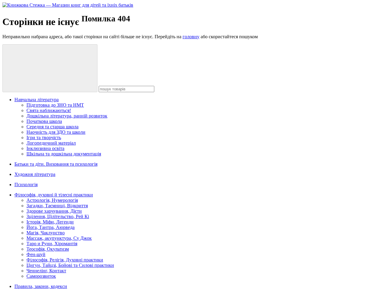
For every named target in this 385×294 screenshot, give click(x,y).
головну (191, 36)
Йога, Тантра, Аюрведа (50, 227)
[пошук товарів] (49, 68)
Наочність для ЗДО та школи (55, 132)
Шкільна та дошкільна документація (63, 153)
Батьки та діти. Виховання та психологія (55, 164)
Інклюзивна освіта (45, 148)
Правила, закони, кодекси (40, 286)
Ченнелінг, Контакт (46, 270)
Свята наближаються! (48, 110)
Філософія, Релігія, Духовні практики (64, 259)
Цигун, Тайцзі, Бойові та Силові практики (70, 265)
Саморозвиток (41, 276)
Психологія (26, 184)
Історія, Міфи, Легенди (50, 221)
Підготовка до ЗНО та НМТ (55, 105)
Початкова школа (44, 121)
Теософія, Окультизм (47, 249)
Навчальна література (36, 99)
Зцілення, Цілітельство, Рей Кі (57, 216)
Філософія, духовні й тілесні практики (53, 194)
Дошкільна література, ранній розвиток (66, 115)
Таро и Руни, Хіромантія (51, 243)
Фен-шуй (35, 254)
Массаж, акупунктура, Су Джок (59, 238)
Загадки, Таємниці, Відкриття (57, 205)
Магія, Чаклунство (45, 232)
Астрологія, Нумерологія (52, 200)
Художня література (34, 174)
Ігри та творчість (43, 137)
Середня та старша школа (52, 126)
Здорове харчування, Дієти (54, 211)
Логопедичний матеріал (51, 142)
